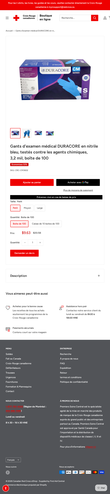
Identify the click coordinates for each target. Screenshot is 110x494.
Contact (10, 391)
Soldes (9, 354)
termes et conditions (70, 377)
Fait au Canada (13, 358)
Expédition (65, 368)
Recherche (65, 354)
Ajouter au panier (32, 182)
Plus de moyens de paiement (78, 190)
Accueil (9, 31)
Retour (63, 372)
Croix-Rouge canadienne (18, 363)
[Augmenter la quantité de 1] (40, 243)
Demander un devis (24, 253)
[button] (5, 488)
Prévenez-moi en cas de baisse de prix (56, 197)
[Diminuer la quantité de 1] (25, 243)
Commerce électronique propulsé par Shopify (26, 485)
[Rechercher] (94, 18)
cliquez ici (91, 446)
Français (10, 460)
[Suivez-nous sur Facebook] (8, 472)
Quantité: (15, 242)
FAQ (62, 363)
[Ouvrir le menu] (7, 18)
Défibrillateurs (13, 368)
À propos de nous (69, 358)
